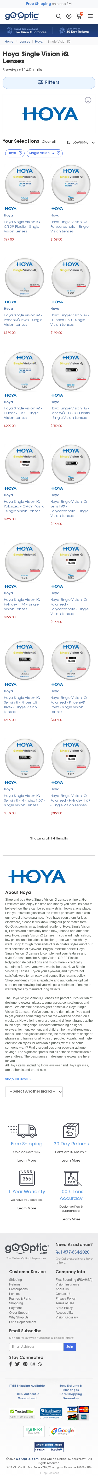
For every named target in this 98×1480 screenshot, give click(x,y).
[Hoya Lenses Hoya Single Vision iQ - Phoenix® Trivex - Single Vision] (24, 277)
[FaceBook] (10, 1364)
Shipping (15, 1279)
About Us (62, 1289)
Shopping (16, 1303)
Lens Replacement (22, 1321)
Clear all (49, 142)
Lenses (25, 41)
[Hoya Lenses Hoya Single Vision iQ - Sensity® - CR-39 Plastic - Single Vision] (71, 370)
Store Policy (64, 1307)
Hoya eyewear (51, 1065)
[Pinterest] (25, 1364)
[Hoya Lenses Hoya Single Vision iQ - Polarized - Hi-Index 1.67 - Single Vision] (71, 758)
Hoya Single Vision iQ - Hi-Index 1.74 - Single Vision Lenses (23, 604)
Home (9, 41)
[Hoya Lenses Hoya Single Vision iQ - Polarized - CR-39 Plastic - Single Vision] (24, 463)
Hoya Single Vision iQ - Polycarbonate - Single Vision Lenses (69, 226)
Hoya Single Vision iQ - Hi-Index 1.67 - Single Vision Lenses (23, 413)
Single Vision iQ (59, 41)
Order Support (19, 1312)
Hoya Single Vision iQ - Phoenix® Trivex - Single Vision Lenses (23, 320)
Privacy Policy (66, 1298)
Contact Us (63, 1293)
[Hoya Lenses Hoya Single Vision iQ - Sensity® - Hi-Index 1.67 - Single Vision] (24, 758)
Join (69, 1346)
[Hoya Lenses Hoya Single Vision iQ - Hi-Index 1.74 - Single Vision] (24, 561)
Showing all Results (49, 838)
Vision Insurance (67, 1284)
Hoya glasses (78, 1065)
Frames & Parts (20, 1298)
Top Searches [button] (50, 1473)
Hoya (39, 41)
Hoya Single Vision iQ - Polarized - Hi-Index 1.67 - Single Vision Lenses (70, 800)
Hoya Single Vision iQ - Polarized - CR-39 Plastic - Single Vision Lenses (24, 506)
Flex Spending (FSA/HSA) (74, 1279)
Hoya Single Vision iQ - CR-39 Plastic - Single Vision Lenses (23, 226)
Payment (15, 1307)
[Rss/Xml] (40, 1364)
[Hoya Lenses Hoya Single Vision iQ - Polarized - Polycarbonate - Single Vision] (71, 561)
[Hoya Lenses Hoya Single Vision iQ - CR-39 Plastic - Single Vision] (24, 184)
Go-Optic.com (27, 1459)
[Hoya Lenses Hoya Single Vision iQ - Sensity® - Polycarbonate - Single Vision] (71, 463)
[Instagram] (33, 1364)
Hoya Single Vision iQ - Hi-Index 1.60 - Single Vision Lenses (69, 320)
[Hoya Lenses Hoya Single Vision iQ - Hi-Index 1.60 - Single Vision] (71, 277)
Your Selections (21, 141)
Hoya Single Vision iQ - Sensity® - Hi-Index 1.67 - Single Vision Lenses (24, 800)
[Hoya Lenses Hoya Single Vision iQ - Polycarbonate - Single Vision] (71, 184)
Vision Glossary (67, 1317)
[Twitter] (17, 1364)
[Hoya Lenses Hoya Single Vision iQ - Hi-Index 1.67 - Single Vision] (24, 370)
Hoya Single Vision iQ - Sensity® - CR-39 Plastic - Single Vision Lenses (70, 413)
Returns (14, 1284)
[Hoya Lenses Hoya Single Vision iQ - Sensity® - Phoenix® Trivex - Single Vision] (24, 660)
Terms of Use (65, 1303)
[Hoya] (88, 101)
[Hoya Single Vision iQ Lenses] (26, 1251)
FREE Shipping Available (27, 1386)
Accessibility (64, 1312)
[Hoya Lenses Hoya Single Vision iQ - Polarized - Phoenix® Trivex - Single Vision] (71, 660)
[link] (51, 1413)
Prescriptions (18, 1289)
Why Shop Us (18, 1317)
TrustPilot (34, 1431)
